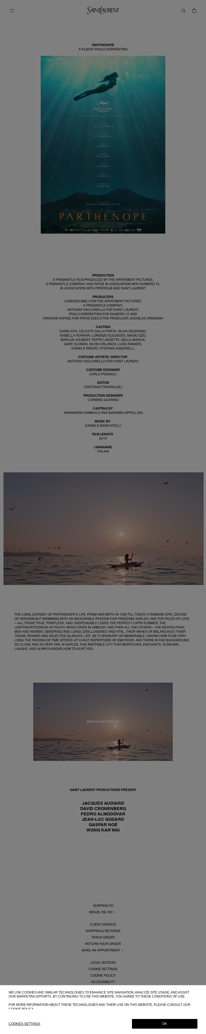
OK (164, 1024)
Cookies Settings (24, 1024)
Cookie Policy (21, 1009)
